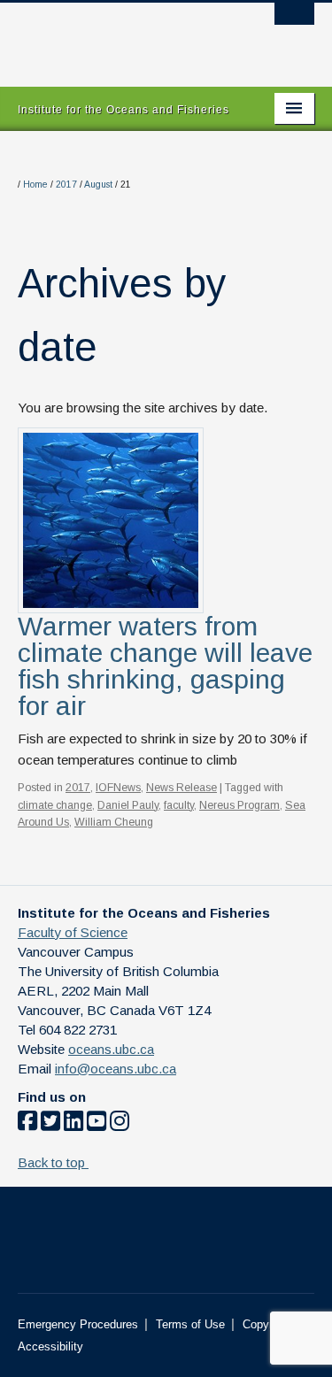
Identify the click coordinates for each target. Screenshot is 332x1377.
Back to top (53, 1162)
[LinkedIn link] (73, 1124)
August (98, 184)
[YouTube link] (96, 1124)
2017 (66, 184)
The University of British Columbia (122, 36)
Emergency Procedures (78, 1324)
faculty (179, 805)
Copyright (267, 1324)
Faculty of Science (72, 932)
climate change (55, 805)
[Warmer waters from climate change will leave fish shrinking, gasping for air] (111, 519)
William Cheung (113, 822)
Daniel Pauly (127, 805)
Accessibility (50, 1346)
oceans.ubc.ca (111, 1049)
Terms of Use (190, 1324)
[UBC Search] (294, 22)
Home (35, 184)
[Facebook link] (27, 1124)
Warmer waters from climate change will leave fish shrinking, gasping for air (165, 666)
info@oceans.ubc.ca (115, 1068)
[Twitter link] (50, 1124)
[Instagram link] (119, 1124)
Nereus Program (239, 805)
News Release (181, 787)
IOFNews (118, 787)
